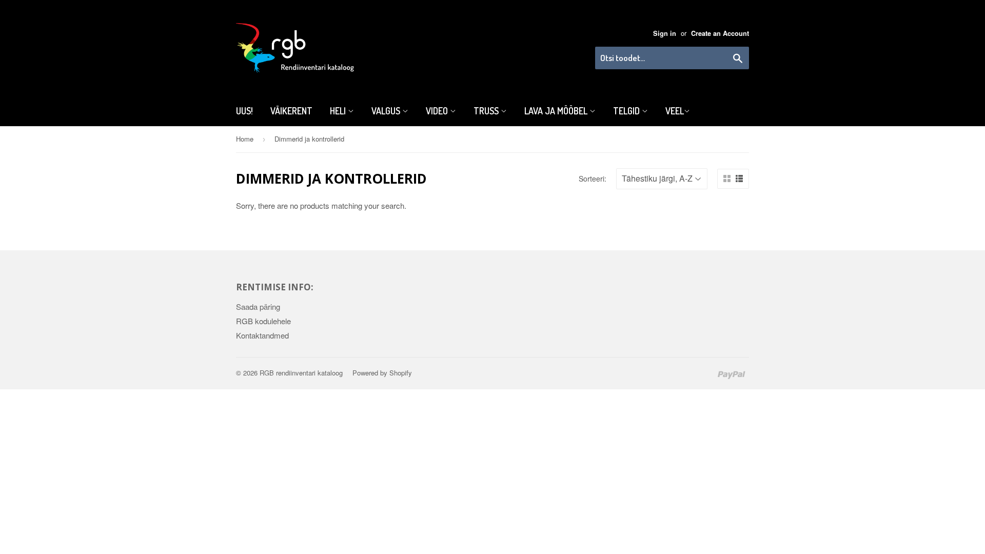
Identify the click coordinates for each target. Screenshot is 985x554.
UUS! (244, 110)
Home (244, 139)
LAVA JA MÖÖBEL (556, 110)
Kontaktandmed (262, 335)
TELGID (627, 110)
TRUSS (487, 110)
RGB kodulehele (263, 320)
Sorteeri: (592, 178)
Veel (674, 110)
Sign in (664, 33)
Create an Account (720, 33)
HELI (339, 110)
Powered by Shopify (382, 373)
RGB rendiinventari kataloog (301, 373)
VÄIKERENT (291, 110)
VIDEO (438, 110)
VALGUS (386, 110)
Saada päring (258, 306)
